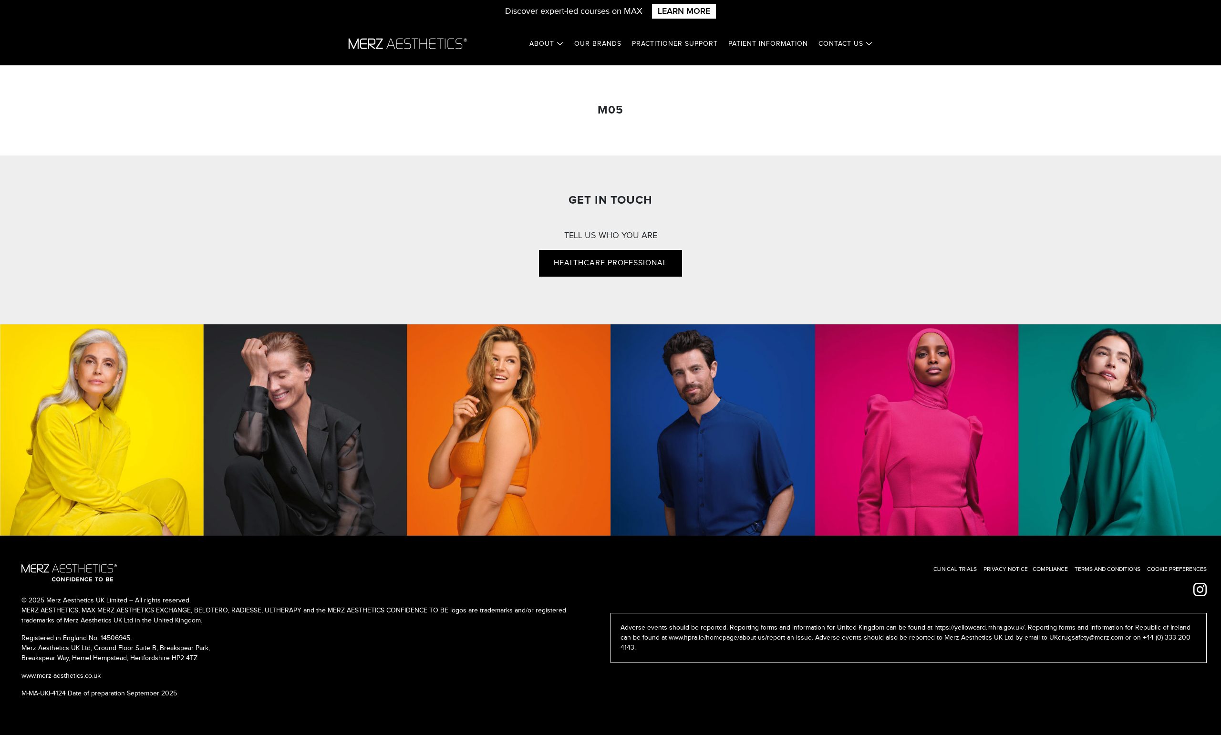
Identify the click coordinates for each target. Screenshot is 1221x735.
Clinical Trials (955, 569)
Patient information (768, 44)
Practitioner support (675, 44)
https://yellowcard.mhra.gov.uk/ (979, 627)
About (543, 44)
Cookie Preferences (1177, 569)
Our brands (597, 44)
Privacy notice (1005, 569)
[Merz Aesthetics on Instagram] (1200, 591)
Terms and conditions (1107, 569)
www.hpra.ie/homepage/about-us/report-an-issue (740, 638)
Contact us (842, 44)
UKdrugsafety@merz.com (1086, 638)
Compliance (1050, 569)
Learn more (684, 11)
